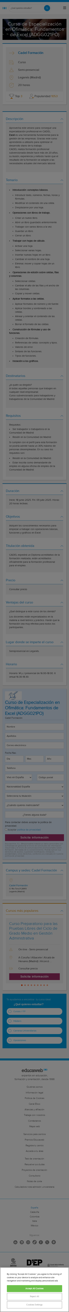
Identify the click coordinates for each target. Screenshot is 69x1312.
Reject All (34, 1296)
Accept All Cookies (34, 1288)
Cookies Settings (34, 1305)
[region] (34, 1289)
